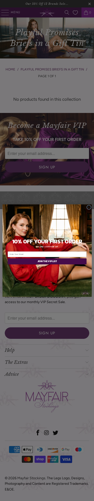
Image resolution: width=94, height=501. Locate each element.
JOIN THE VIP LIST (47, 261)
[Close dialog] (89, 207)
